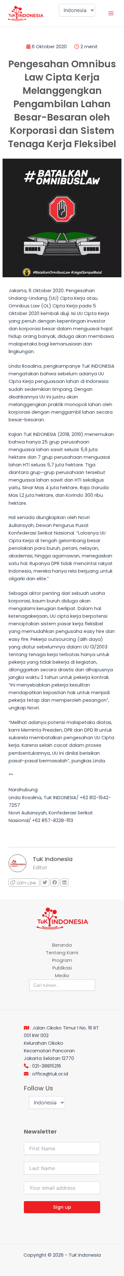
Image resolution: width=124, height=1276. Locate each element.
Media (62, 975)
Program (62, 960)
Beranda (62, 945)
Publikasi (62, 968)
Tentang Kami (62, 953)
